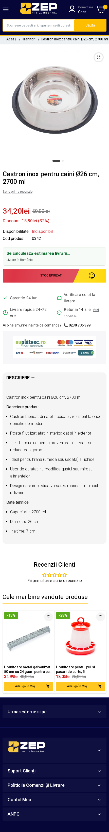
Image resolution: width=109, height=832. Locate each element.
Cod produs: (13, 238)
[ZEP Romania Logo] (39, 9)
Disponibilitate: (16, 231)
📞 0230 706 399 (77, 325)
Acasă (11, 39)
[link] (48, 616)
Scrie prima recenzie (17, 191)
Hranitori (28, 39)
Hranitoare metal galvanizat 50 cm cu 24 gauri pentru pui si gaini (27, 669)
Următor (100, 652)
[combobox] (38, 25)
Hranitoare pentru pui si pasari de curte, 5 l (75, 669)
